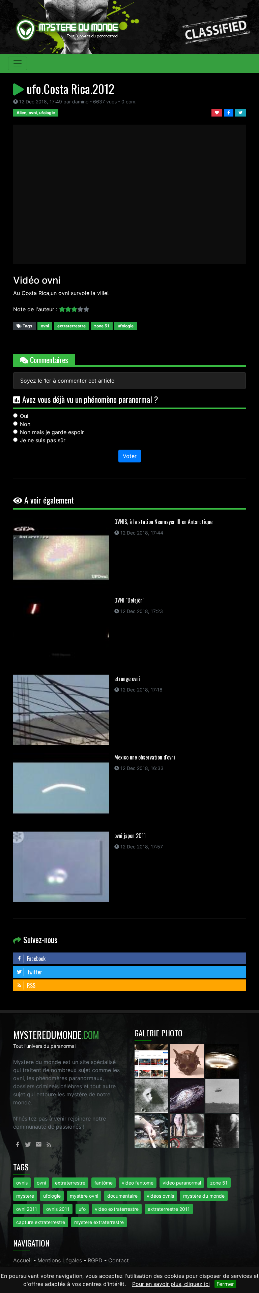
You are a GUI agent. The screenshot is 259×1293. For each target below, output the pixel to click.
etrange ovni (127, 679)
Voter (130, 456)
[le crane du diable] (187, 1060)
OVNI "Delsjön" (129, 600)
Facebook (36, 959)
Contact (118, 1260)
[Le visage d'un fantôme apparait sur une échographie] (187, 1130)
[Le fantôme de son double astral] (222, 1130)
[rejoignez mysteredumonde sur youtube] (152, 1060)
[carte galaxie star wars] (187, 1095)
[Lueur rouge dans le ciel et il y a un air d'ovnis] (222, 1060)
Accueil (22, 1260)
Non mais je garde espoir (52, 432)
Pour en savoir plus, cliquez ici (171, 1284)
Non (25, 424)
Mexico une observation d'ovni (144, 757)
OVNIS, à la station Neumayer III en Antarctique (163, 522)
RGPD (95, 1260)
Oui (24, 416)
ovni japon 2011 (130, 836)
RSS (30, 985)
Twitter (34, 972)
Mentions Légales (59, 1260)
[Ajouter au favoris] (217, 112)
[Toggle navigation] (17, 63)
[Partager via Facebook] (229, 112)
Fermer (225, 1284)
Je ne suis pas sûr (42, 440)
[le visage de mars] (152, 1095)
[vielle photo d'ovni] (222, 1095)
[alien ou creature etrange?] (152, 1130)
